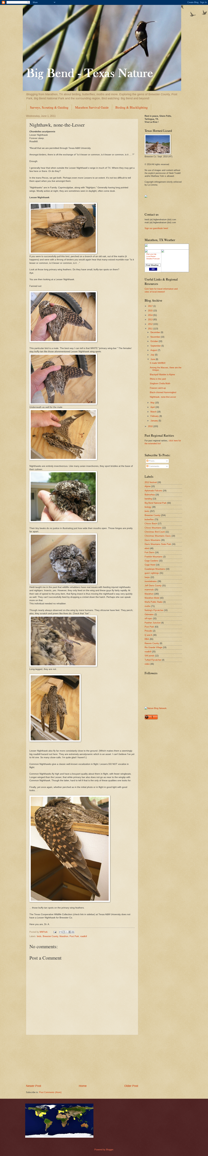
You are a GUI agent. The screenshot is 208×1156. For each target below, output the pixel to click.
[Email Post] (54, 932)
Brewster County (50, 936)
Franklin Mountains (153, 556)
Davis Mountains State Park (158, 544)
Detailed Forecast (153, 259)
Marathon (63, 936)
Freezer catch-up (158, 388)
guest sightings (152, 573)
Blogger (109, 1149)
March (153, 411)
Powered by (100, 1149)
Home (83, 1086)
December (155, 332)
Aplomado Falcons (153, 490)
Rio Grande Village (153, 647)
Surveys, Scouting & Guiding (49, 107)
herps (147, 577)
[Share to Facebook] (70, 932)
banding (148, 498)
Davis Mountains (152, 540)
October (154, 341)
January (154, 420)
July (152, 355)
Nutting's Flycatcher (154, 610)
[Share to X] (66, 932)
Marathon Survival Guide (92, 107)
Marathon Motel (152, 598)
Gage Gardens (151, 560)
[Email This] (60, 932)
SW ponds (149, 655)
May (152, 402)
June (153, 359)
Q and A (148, 635)
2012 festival (151, 482)
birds (39, 936)
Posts (151, 461)
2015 (150, 310)
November (155, 337)
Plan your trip (151, 254)
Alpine (147, 486)
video (147, 664)
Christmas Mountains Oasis (158, 536)
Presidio (148, 631)
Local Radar (151, 256)
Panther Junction (153, 623)
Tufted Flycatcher (153, 660)
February (154, 416)
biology (148, 507)
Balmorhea (150, 494)
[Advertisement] (82, 1059)
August (154, 350)
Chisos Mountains (153, 528)
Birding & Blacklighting (131, 107)
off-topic (148, 618)
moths (147, 606)
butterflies (149, 519)
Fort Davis (149, 552)
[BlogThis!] (63, 932)
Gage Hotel (150, 565)
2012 (150, 324)
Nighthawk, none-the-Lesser (163, 397)
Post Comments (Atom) (50, 1092)
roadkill (83, 936)
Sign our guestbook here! (156, 228)
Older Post (131, 1086)
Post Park (74, 936)
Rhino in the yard (158, 379)
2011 (150, 328)
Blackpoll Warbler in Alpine (162, 374)
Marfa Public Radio (153, 602)
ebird (147, 548)
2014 (150, 315)
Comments (153, 466)
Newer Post (33, 1086)
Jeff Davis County (153, 585)
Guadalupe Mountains (155, 569)
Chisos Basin (151, 523)
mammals (149, 589)
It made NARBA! (158, 363)
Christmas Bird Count (155, 532)
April (152, 407)
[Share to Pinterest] (73, 932)
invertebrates (151, 581)
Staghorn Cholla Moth (160, 383)
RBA (147, 639)
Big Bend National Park (156, 503)
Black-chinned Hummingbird (163, 392)
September (155, 346)
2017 (150, 306)
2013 (150, 319)
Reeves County (152, 643)
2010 (150, 426)
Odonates (149, 614)
